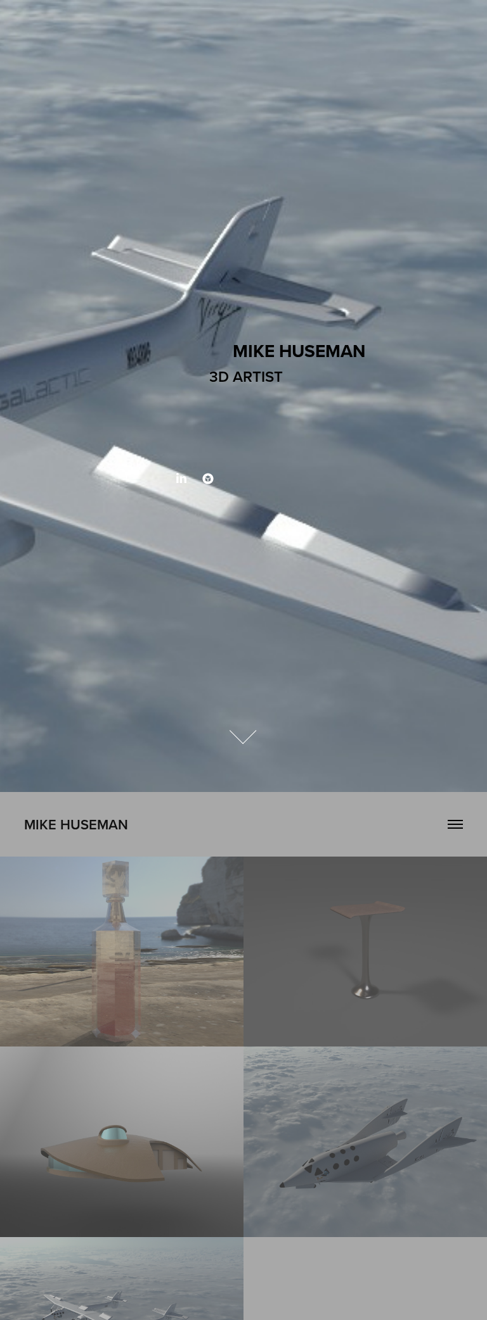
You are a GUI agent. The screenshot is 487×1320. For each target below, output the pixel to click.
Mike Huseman (76, 824)
